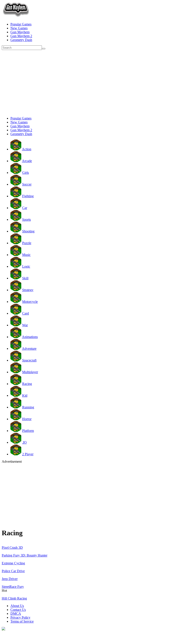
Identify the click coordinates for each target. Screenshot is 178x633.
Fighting (28, 196)
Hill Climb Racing (14, 598)
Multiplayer (30, 372)
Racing (27, 384)
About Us (17, 606)
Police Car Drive (13, 571)
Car (24, 208)
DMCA (15, 613)
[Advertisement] (89, 82)
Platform (28, 430)
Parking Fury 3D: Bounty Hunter (24, 555)
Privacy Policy (20, 617)
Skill (25, 278)
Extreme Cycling (13, 563)
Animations (30, 337)
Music (26, 255)
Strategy (27, 290)
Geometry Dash (21, 40)
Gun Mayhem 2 (21, 36)
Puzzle (26, 243)
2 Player (27, 454)
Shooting (28, 231)
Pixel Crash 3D (12, 547)
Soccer (26, 184)
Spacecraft (29, 360)
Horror (26, 419)
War (25, 325)
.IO (24, 442)
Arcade (27, 161)
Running (28, 407)
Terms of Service (22, 621)
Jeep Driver (10, 579)
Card (25, 313)
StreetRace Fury (13, 586)
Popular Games (20, 24)
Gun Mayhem (20, 32)
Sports (26, 219)
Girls (25, 172)
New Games (19, 28)
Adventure (29, 348)
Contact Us (18, 609)
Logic (26, 266)
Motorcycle (30, 301)
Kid (24, 395)
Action (26, 149)
